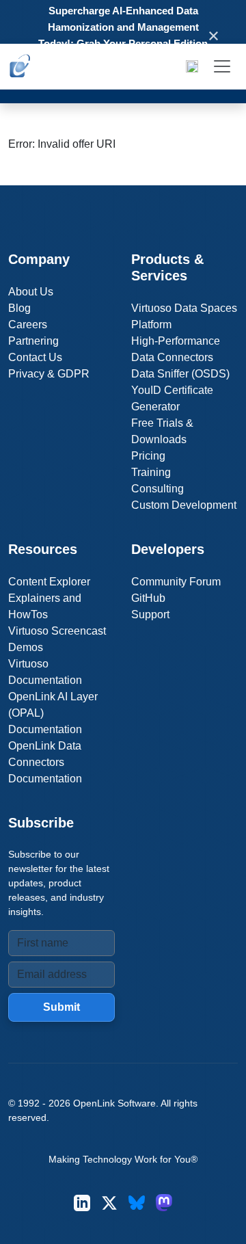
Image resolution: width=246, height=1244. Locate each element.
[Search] (192, 66)
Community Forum (176, 581)
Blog (19, 308)
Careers (27, 324)
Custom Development (183, 505)
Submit (61, 1007)
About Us (30, 291)
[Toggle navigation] (222, 66)
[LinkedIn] (82, 1202)
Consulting (157, 488)
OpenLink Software (114, 1103)
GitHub (148, 598)
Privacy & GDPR (49, 374)
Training (151, 472)
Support (150, 614)
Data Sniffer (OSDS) (180, 374)
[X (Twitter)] (109, 1202)
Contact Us (35, 357)
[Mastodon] (164, 1202)
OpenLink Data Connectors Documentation (45, 762)
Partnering (33, 341)
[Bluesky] (136, 1202)
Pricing (148, 456)
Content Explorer (49, 581)
